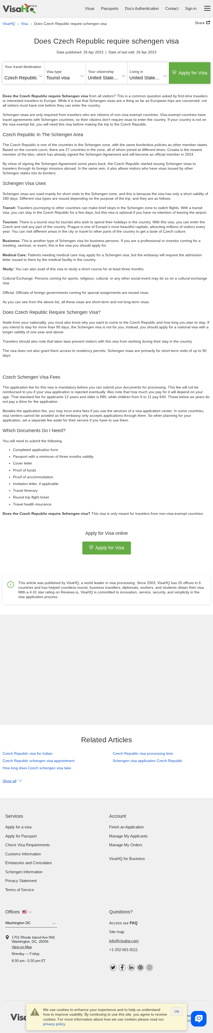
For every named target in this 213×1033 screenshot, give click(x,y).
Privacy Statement (21, 880)
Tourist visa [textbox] (58, 77)
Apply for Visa (192, 72)
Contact (171, 8)
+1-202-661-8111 (123, 949)
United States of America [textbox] (106, 77)
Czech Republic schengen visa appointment (39, 761)
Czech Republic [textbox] (20, 77)
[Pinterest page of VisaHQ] (140, 967)
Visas (90, 8)
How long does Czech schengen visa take (37, 768)
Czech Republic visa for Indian (27, 753)
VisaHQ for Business (127, 858)
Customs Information (23, 854)
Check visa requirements (27, 845)
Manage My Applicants (128, 836)
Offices (12, 911)
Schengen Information (23, 872)
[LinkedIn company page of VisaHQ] (131, 967)
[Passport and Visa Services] (20, 8)
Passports (109, 8)
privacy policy (54, 1024)
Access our (123, 923)
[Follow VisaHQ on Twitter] (113, 967)
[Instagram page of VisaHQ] (149, 967)
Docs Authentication (142, 8)
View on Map (22, 947)
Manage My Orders (125, 845)
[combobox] (23, 76)
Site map (116, 932)
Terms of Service (19, 890)
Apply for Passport (21, 836)
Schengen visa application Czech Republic (147, 761)
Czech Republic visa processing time (143, 753)
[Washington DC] (31, 923)
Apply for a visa (18, 827)
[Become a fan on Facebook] (122, 967)
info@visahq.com (124, 941)
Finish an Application (126, 827)
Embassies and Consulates (28, 863)
